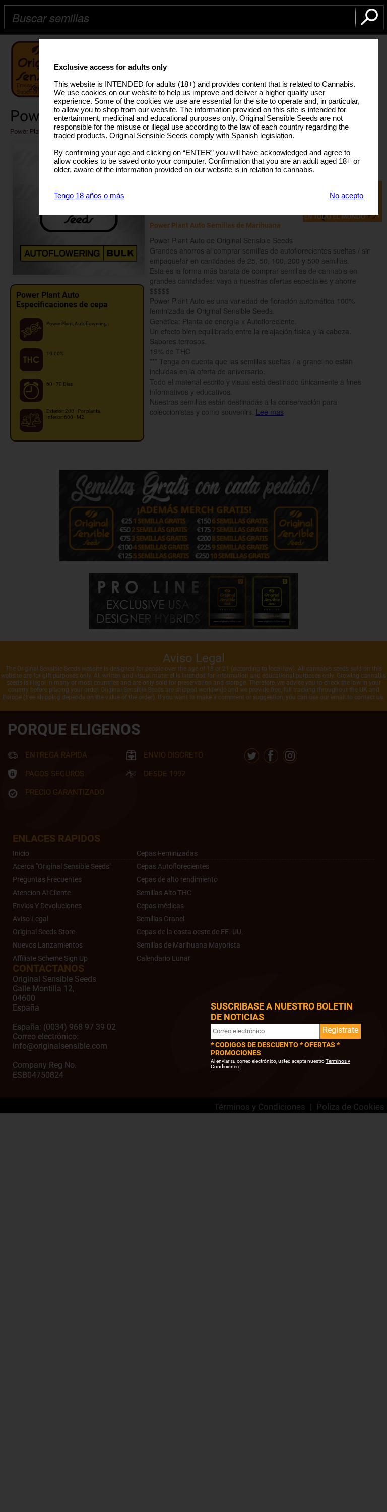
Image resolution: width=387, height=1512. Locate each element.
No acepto (346, 195)
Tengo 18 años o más (89, 195)
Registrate (340, 1030)
